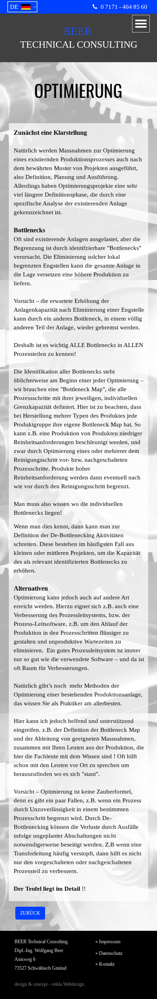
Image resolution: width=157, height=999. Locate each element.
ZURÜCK (30, 913)
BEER (78, 31)
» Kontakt (104, 964)
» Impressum (107, 941)
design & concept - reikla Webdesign (49, 984)
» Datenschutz (108, 953)
